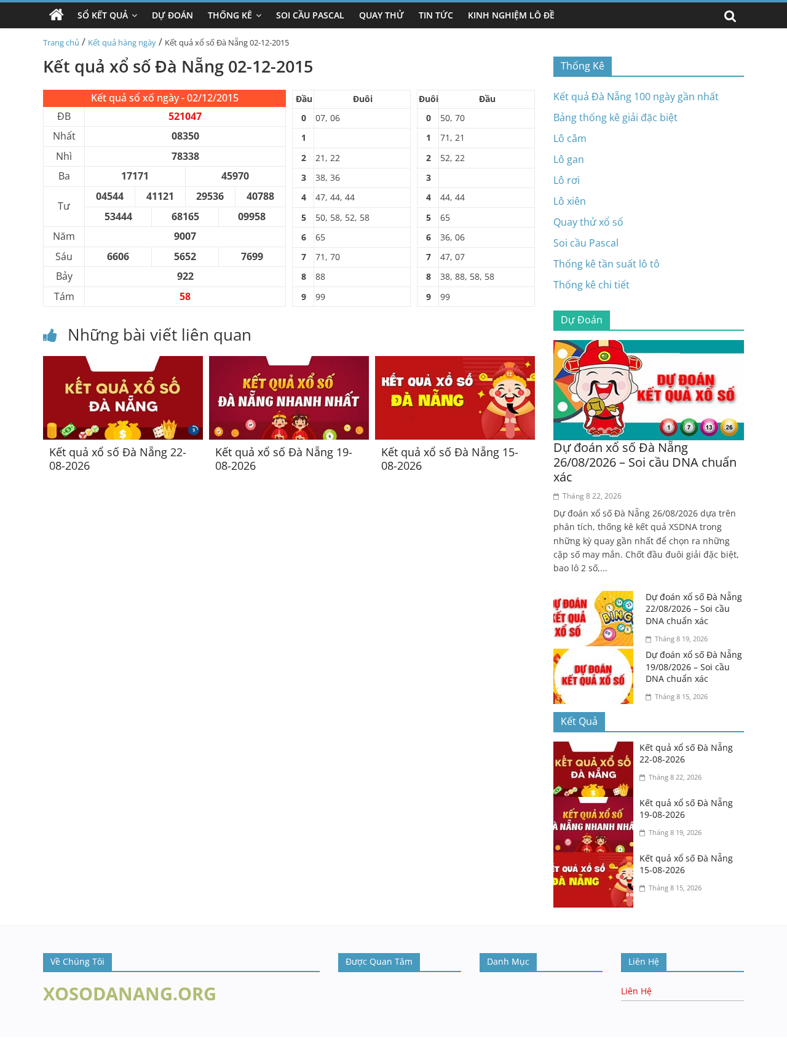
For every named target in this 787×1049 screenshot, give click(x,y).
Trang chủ (61, 42)
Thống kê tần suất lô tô (606, 264)
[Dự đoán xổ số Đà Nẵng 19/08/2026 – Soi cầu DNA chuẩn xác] (596, 656)
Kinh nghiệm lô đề (511, 15)
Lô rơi (566, 180)
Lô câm (570, 138)
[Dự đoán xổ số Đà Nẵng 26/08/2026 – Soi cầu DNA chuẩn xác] (648, 347)
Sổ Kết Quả (102, 15)
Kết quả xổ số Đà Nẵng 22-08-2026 (117, 459)
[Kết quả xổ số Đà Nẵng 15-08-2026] (455, 363)
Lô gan (568, 159)
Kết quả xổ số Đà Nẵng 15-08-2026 (449, 459)
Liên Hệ (636, 991)
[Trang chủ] (56, 15)
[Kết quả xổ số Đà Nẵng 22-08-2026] (123, 363)
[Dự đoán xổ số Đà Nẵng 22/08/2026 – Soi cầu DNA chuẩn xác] (596, 598)
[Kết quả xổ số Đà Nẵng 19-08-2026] (289, 363)
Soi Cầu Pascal (310, 15)
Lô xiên (569, 201)
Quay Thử (381, 15)
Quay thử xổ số (588, 222)
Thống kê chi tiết (591, 284)
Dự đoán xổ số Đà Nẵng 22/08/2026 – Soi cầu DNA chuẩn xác (694, 609)
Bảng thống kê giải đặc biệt (615, 117)
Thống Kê (230, 15)
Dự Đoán (172, 15)
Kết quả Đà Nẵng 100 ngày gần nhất (636, 96)
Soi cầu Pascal (586, 243)
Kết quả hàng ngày (122, 42)
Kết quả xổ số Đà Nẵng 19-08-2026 (283, 459)
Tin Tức (436, 15)
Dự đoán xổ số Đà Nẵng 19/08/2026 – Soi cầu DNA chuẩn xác (694, 666)
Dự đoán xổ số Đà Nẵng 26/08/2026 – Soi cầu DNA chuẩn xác (645, 462)
